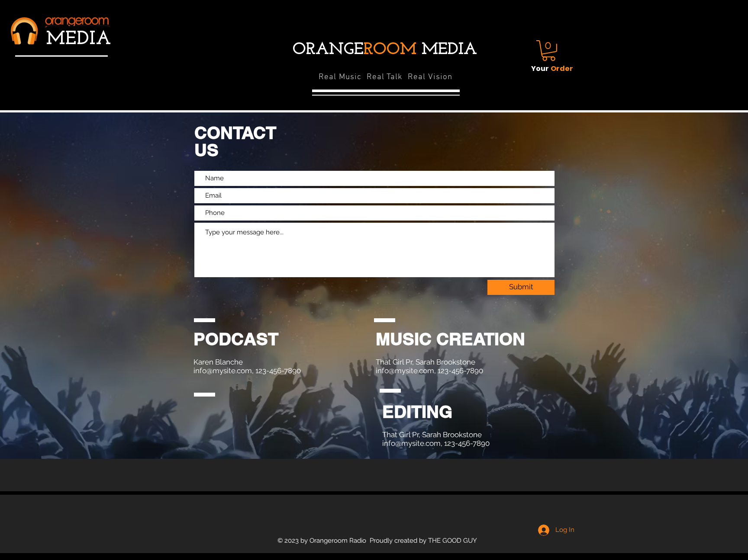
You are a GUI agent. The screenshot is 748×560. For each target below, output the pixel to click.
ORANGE (354, 49)
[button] (548, 50)
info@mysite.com (222, 370)
